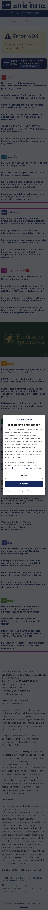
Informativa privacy (33, 468)
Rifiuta (24, 475)
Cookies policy (18, 468)
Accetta (24, 483)
